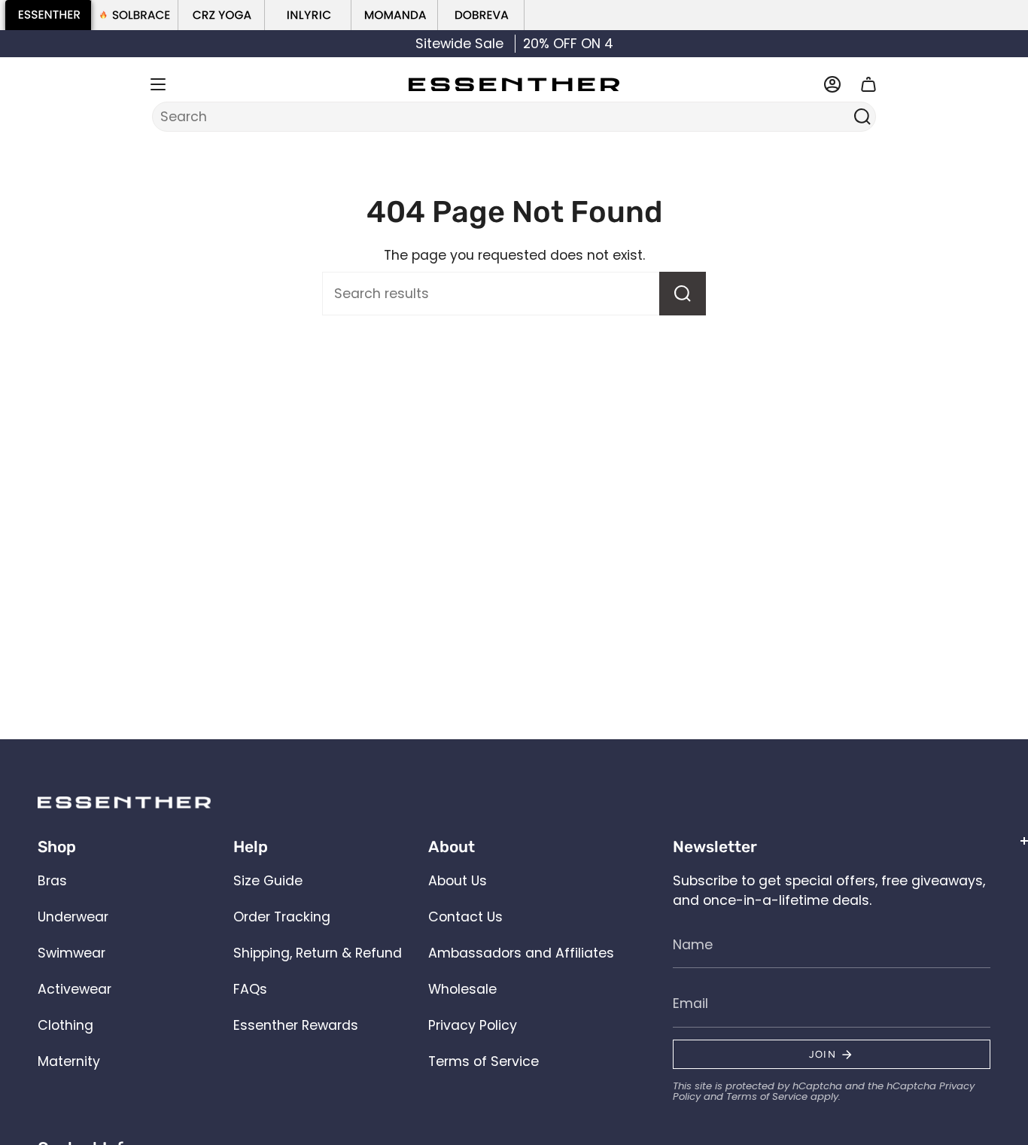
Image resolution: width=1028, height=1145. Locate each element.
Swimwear (71, 953)
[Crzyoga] (221, 15)
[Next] (1000, 43)
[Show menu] (158, 84)
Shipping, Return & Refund (317, 953)
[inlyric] (308, 15)
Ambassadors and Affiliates (521, 953)
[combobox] (504, 116)
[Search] (862, 116)
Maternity (69, 1061)
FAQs (250, 989)
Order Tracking (281, 917)
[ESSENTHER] (48, 15)
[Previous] (28, 43)
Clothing (65, 1025)
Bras (52, 881)
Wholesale (462, 989)
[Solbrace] (135, 15)
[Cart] (868, 84)
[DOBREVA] (481, 15)
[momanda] (394, 15)
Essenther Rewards (295, 1025)
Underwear (73, 917)
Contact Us (465, 917)
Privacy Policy (472, 1025)
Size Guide (268, 881)
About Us (457, 881)
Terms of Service (483, 1061)
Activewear (74, 989)
